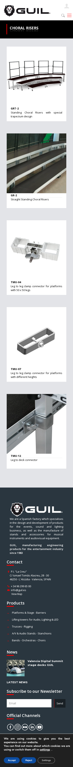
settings (45, 750)
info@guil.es (18, 590)
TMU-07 (16, 369)
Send (60, 703)
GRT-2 (15, 108)
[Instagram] (17, 727)
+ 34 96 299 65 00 (21, 586)
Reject (28, 760)
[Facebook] (10, 727)
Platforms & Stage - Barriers (29, 612)
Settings (46, 760)
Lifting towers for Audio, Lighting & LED (35, 619)
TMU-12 (16, 456)
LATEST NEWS (17, 682)
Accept (12, 760)
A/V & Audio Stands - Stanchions (32, 633)
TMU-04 (16, 282)
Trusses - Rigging (22, 626)
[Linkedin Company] (32, 727)
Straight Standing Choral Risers (30, 199)
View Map (16, 594)
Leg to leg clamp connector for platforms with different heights (36, 375)
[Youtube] (39, 727)
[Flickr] (25, 727)
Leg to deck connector (24, 460)
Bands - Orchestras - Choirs (29, 640)
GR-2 (14, 195)
